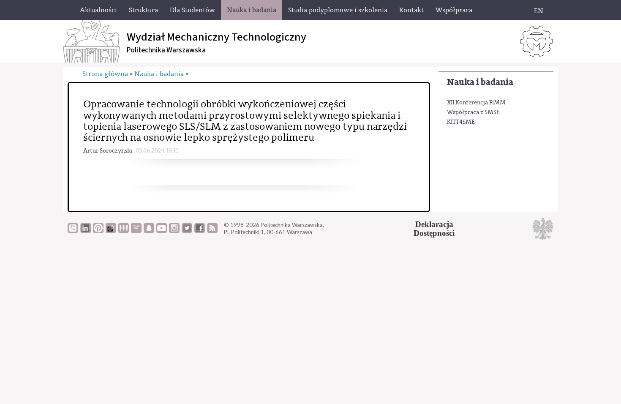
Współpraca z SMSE (473, 112)
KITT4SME (461, 122)
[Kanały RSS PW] (212, 231)
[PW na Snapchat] (149, 231)
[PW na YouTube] (161, 231)
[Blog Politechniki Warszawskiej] (136, 231)
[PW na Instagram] (174, 231)
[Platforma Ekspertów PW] (111, 231)
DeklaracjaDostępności (434, 228)
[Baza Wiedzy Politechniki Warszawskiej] (73, 231)
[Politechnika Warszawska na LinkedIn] (85, 231)
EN (538, 11)
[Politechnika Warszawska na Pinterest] (98, 231)
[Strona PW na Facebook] (199, 231)
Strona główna (105, 74)
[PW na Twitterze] (187, 231)
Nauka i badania (480, 82)
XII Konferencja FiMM (476, 102)
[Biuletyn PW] (123, 231)
